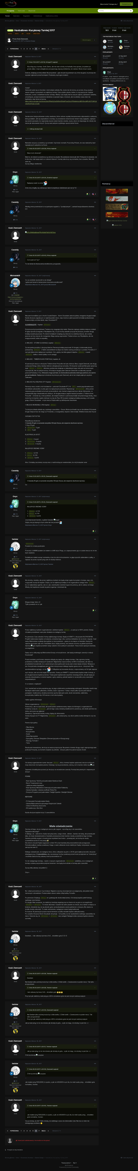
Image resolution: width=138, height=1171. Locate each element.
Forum (7, 16)
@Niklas (39, 368)
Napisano (33, 56)
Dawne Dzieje (30, 41)
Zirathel (49, 177)
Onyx (15, 172)
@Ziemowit (31, 427)
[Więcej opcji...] (95, 56)
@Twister (47, 325)
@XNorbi (37, 350)
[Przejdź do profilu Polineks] (121, 47)
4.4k (16, 219)
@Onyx (32, 368)
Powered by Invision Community (69, 1167)
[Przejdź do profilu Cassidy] (15, 209)
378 (16, 189)
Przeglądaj (10, 11)
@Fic (73, 386)
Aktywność (31, 11)
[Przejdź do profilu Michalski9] (15, 282)
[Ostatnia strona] (48, 49)
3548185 (16, 295)
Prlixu (49, 148)
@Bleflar (57, 343)
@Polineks (44, 916)
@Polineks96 (56, 382)
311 (16, 557)
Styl (74, 1163)
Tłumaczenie (65, 1163)
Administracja (37, 16)
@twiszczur (15, 559)
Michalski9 (15, 275)
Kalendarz (16, 16)
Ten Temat (122, 10)
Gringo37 (49, 62)
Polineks (127, 46)
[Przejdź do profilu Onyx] (15, 179)
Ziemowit (49, 476)
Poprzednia (14, 49)
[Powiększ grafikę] (40, 232)
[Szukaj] (131, 10)
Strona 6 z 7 (56, 49)
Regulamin (26, 16)
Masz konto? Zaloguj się (108, 4)
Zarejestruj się (126, 4)
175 (16, 293)
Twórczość (21, 11)
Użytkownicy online (52, 16)
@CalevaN (31, 444)
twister (15, 539)
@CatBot (29, 904)
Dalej (44, 49)
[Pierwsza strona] (7, 49)
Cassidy (15, 202)
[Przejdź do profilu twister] (15, 546)
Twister (49, 973)
